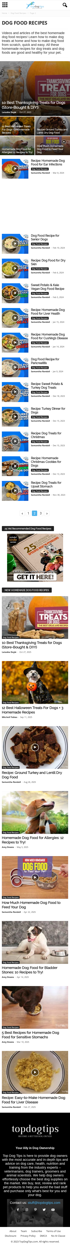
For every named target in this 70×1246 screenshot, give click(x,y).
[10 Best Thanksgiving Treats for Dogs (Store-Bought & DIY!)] (35, 88)
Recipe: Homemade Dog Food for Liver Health (48, 311)
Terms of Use (53, 1231)
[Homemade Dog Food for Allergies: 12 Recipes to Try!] (35, 812)
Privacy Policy (28, 1235)
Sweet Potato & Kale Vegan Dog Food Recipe (47, 287)
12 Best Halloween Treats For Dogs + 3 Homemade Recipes (16, 129)
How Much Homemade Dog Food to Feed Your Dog (50, 149)
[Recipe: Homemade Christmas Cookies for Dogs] (15, 466)
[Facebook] (18, 1210)
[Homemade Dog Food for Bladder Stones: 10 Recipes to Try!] (35, 942)
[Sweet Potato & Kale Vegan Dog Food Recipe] (15, 293)
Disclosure (10, 1235)
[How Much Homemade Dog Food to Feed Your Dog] (35, 877)
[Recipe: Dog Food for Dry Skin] (15, 269)
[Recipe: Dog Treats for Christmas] (15, 441)
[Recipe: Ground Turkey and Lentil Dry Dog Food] (35, 747)
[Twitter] (44, 1210)
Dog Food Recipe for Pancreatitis (45, 361)
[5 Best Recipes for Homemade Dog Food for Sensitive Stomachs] (35, 1007)
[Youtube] (53, 1210)
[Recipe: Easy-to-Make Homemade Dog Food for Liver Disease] (35, 1072)
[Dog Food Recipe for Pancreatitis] (15, 367)
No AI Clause (58, 1235)
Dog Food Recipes (18, 13)
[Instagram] (26, 1210)
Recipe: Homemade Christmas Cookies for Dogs (46, 461)
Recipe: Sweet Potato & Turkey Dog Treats (47, 385)
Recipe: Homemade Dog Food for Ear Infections (48, 162)
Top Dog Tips (12, 1156)
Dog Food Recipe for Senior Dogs (45, 237)
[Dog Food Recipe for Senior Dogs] (15, 244)
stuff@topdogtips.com (44, 1203)
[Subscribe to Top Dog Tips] (35, 558)
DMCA (43, 1235)
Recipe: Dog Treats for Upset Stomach (46, 484)
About (13, 1231)
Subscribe (36, 1231)
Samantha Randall (40, 172)
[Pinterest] (35, 1210)
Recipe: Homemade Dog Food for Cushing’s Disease (49, 336)
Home (4, 13)
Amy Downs (8, 847)
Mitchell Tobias (9, 717)
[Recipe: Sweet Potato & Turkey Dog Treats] (15, 392)
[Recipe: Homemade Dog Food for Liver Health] (15, 318)
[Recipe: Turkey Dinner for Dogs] (15, 417)
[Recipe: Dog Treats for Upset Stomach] (15, 491)
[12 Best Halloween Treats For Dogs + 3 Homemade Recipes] (35, 682)
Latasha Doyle (9, 112)
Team (24, 1231)
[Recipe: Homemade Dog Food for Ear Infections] (15, 169)
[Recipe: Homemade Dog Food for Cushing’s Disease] (15, 343)
